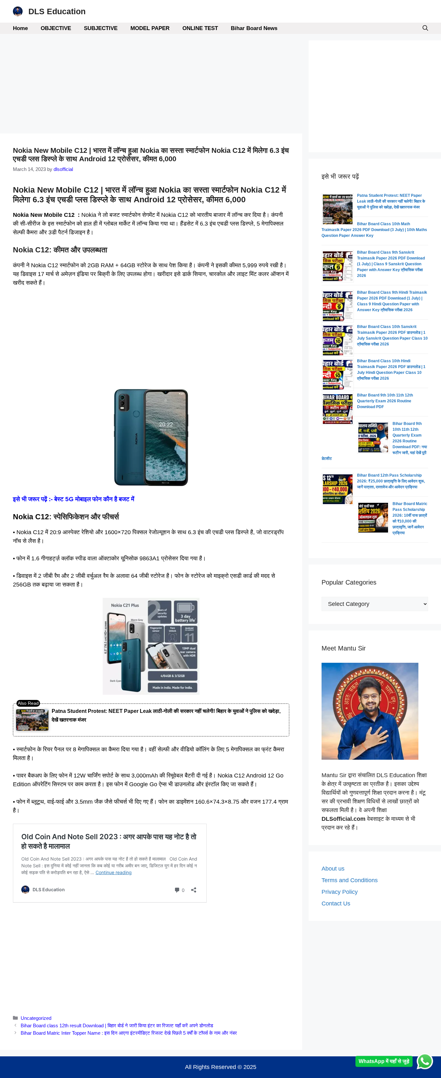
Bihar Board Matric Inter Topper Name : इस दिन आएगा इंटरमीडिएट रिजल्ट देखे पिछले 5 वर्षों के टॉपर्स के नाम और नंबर (129, 1033)
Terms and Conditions (350, 880)
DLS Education (57, 11)
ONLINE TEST (200, 28)
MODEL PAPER (149, 28)
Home (20, 28)
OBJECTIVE (56, 28)
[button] (425, 28)
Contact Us (336, 903)
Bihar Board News (254, 28)
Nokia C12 (31, 517)
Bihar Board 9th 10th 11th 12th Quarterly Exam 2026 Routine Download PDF (385, 401)
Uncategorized (36, 1018)
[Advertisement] (151, 85)
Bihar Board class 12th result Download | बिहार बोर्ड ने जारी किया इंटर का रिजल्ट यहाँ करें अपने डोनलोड (117, 1025)
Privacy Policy (340, 892)
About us (333, 868)
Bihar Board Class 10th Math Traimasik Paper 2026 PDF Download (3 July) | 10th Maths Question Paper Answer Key (374, 230)
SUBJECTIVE (101, 28)
